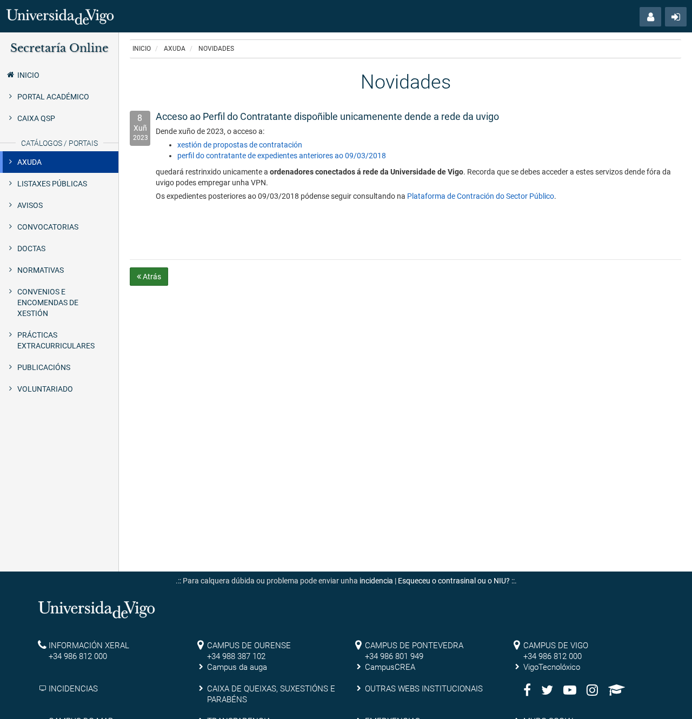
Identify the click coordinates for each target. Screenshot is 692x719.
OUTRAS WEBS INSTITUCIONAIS (424, 689)
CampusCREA (390, 667)
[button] (650, 16)
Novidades (216, 48)
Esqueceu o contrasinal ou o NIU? (454, 580)
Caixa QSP (36, 118)
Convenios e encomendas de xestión (47, 302)
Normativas (40, 270)
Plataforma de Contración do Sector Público (480, 196)
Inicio (28, 75)
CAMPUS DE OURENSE (249, 645)
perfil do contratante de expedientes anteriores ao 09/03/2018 (281, 155)
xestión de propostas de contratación (239, 144)
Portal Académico (53, 96)
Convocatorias (47, 227)
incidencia (376, 580)
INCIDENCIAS (73, 689)
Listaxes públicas (52, 183)
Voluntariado (45, 389)
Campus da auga (237, 667)
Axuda (29, 162)
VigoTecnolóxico (551, 667)
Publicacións (43, 367)
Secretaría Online (59, 48)
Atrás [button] (151, 276)
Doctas (31, 248)
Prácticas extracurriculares (56, 340)
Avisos (30, 205)
